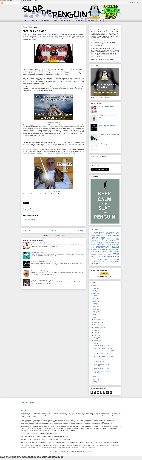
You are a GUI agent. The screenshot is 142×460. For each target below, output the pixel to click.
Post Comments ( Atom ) (58, 235)
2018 (94, 304)
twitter (111, 50)
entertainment (103, 247)
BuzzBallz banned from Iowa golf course (42, 271)
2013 (94, 317)
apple (107, 242)
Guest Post (103, 234)
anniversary (101, 242)
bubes (117, 242)
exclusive (114, 247)
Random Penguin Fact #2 (102, 359)
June (96, 335)
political (100, 257)
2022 (94, 296)
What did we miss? (99, 361)
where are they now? (102, 261)
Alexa (29, 211)
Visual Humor (79, 20)
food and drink (103, 249)
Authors (34, 20)
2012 (94, 376)
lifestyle (110, 251)
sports (106, 259)
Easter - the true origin (101, 353)
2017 (94, 306)
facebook (106, 50)
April (95, 340)
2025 (94, 288)
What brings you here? (105, 144)
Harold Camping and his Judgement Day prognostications (67, 80)
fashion (93, 249)
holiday (117, 249)
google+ (106, 51)
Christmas (108, 232)
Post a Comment (30, 219)
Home (25, 20)
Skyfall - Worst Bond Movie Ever (104, 356)
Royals (117, 238)
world (117, 261)
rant (113, 256)
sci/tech (39, 211)
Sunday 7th (98, 240)
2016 (94, 309)
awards (112, 242)
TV (103, 240)
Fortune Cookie (95, 233)
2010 (94, 382)
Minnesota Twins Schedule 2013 (104, 351)
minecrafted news (103, 254)
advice (94, 242)
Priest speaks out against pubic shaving (42, 280)
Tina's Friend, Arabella (27, 402)
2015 (94, 312)
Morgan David (96, 235)
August (96, 330)
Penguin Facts (66, 20)
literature (116, 251)
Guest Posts (45, 20)
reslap (93, 259)
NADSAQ (104, 235)
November (97, 322)
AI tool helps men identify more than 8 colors (43, 261)
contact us (70, 428)
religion (34, 211)
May (95, 338)
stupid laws (113, 259)
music (94, 256)
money (110, 254)
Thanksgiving (112, 240)
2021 (94, 298)
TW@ (106, 240)
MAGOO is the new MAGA (38, 252)
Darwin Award (115, 232)
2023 (94, 293)
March (96, 343)
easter (93, 247)
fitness (97, 249)
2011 (94, 379)
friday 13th (111, 249)
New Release (113, 235)
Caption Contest (99, 232)
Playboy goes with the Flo (38, 243)
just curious (103, 251)
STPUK (93, 240)
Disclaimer (91, 20)
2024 (94, 290)
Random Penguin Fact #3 (102, 345)
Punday (109, 238)
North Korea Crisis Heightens (103, 348)
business (94, 244)
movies (115, 254)
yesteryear (95, 263)
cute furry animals (112, 244)
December (97, 319)
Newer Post (27, 230)
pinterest (116, 50)
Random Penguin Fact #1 (102, 368)
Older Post (80, 230)
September (97, 327)
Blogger (89, 451)
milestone (94, 254)
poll (105, 257)
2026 (94, 285)
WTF (117, 240)
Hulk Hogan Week (113, 234)
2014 (94, 314)
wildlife (113, 261)
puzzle (109, 256)
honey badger (95, 251)
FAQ (100, 20)
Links (55, 20)
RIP (113, 238)
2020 (94, 301)
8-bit (92, 232)
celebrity (101, 244)
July (95, 332)
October (97, 324)
